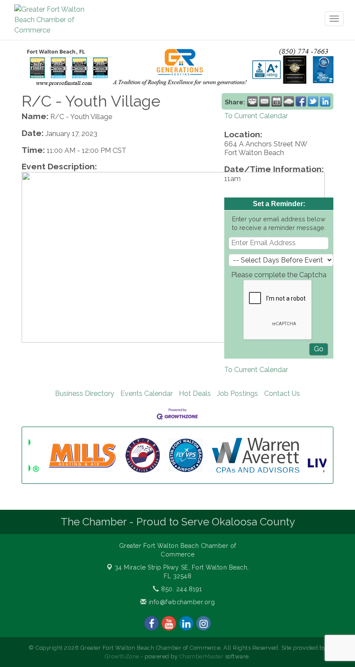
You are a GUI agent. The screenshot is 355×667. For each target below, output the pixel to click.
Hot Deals (195, 393)
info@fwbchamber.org (180, 602)
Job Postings (237, 393)
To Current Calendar (256, 116)
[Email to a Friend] (264, 101)
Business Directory (84, 393)
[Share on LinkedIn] (325, 101)
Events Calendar (146, 393)
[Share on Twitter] (313, 101)
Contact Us (282, 393)
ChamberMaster (201, 656)
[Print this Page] (252, 101)
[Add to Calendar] (276, 101)
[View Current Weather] (289, 101)
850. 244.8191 (180, 589)
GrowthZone (122, 656)
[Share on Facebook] (301, 101)
